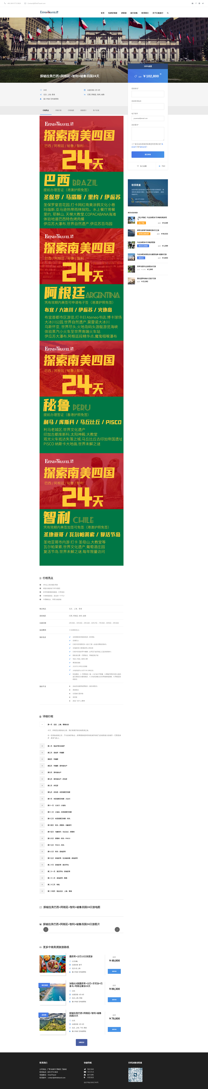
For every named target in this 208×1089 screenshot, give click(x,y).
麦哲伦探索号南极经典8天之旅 (148, 230)
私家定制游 (112, 13)
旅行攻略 (134, 13)
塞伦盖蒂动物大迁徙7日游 (146, 278)
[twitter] (203, 3)
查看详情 (114, 971)
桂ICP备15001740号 (91, 1082)
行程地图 (71, 110)
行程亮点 (46, 110)
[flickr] (199, 3)
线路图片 (83, 110)
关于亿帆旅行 (158, 13)
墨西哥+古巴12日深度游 (81, 956)
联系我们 (145, 13)
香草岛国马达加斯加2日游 (146, 266)
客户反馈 (96, 110)
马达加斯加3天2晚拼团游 (146, 242)
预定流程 (90, 1069)
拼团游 (124, 13)
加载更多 (81, 1042)
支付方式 (90, 1072)
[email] (192, 3)
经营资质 (90, 1077)
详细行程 (58, 110)
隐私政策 (143, 147)
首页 (102, 13)
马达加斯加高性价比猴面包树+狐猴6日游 (152, 254)
